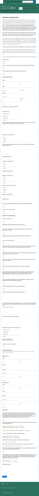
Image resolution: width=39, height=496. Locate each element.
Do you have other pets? (7, 218)
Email (3, 86)
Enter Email (4, 90)
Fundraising (16, 1)
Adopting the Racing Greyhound (8, 426)
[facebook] (2, 484)
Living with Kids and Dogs (7, 436)
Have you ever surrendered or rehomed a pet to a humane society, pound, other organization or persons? (17, 230)
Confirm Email (22, 90)
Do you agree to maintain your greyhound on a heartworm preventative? (16, 266)
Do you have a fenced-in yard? (8, 240)
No (3, 74)
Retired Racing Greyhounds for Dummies (10, 427)
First (3, 388)
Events (29, 8)
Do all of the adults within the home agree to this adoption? (13, 286)
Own (4, 211)
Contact (25, 10)
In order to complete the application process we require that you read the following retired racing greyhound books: (19, 423)
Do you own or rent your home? (8, 209)
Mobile (4, 179)
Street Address (4, 96)
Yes (4, 67)
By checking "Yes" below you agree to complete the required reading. (16, 439)
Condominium (5, 116)
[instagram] (8, 484)
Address (4, 369)
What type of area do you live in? (8, 134)
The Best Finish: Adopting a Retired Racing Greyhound (13, 430)
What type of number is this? (8, 161)
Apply (21, 8)
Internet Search (5, 331)
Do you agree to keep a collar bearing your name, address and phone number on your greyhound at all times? (18, 260)
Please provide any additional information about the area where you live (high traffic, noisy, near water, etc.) (18, 145)
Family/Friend (5, 332)
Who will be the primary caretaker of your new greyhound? (13, 224)
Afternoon (4, 189)
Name (3, 80)
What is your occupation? (7, 194)
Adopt (4, 61)
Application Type (5, 59)
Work (4, 166)
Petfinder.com (5, 334)
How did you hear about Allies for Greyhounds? (11, 327)
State (21, 100)
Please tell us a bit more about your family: (10, 316)
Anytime (4, 192)
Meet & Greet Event (6, 329)
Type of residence (6, 111)
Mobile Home (5, 118)
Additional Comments (6, 464)
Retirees (8, 1)
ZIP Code (3, 380)
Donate (21, 10)
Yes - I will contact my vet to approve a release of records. (12, 446)
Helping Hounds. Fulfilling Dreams (9, 10)
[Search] (34, 2)
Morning (4, 187)
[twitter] (5, 484)
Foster (4, 63)
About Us (12, 1)
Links (19, 1)
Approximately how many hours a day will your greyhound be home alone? (17, 235)
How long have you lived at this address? (10, 106)
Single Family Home (6, 113)
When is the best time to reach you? (9, 185)
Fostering (25, 8)
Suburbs (4, 138)
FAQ (6, 1)
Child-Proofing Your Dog (7, 437)
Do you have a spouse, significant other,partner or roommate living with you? (17, 203)
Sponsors (34, 8)
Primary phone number (7, 156)
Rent (4, 213)
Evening (4, 190)
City (3, 100)
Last (20, 388)
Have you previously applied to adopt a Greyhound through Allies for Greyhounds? (18, 65)
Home (4, 163)
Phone (3, 364)
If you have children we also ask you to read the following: (13, 433)
